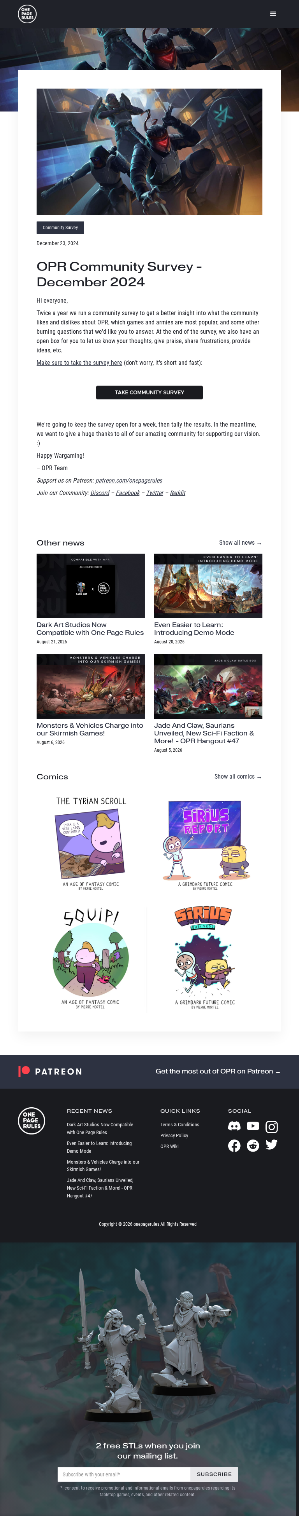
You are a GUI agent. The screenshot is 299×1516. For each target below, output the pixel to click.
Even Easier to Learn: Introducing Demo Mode (99, 1147)
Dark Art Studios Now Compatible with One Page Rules (100, 1128)
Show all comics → (238, 776)
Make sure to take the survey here (79, 362)
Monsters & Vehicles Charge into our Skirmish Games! (103, 1166)
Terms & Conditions (179, 1124)
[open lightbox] (149, 152)
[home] (27, 14)
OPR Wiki (169, 1146)
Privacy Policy (174, 1135)
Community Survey (60, 227)
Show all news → (240, 542)
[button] (273, 14)
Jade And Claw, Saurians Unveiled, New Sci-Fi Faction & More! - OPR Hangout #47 (100, 1188)
